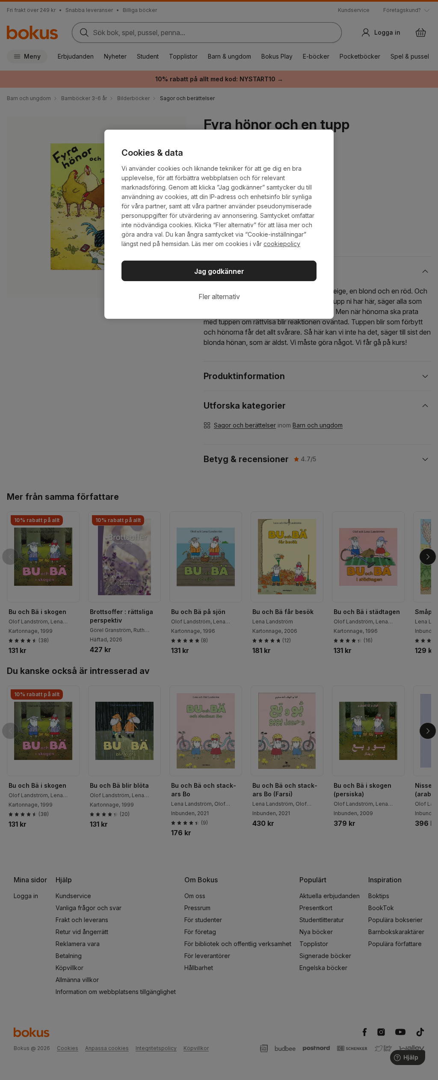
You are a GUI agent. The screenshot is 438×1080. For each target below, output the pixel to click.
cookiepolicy (281, 243)
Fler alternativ (219, 296)
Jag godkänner (219, 271)
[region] (219, 224)
